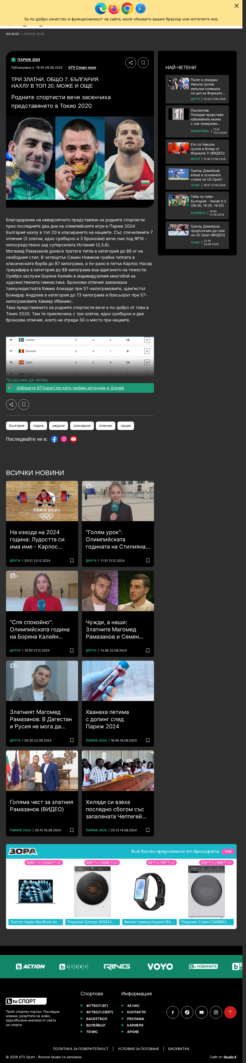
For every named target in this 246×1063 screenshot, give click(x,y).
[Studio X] (230, 1057)
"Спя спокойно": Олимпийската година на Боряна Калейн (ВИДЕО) (40, 629)
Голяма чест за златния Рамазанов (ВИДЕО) (41, 806)
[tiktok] (187, 1012)
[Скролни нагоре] (230, 1012)
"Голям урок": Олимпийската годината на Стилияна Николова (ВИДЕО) (116, 539)
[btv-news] (189, 966)
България (17, 426)
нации (126, 426)
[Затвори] (237, 6)
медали (58, 426)
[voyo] (146, 966)
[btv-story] (59, 966)
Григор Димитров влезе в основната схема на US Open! (206, 175)
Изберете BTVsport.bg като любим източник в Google (70, 388)
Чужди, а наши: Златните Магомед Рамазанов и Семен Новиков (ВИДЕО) (112, 629)
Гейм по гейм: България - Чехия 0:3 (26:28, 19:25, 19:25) (208, 200)
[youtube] (201, 1012)
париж (38, 426)
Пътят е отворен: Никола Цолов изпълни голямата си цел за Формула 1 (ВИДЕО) (208, 86)
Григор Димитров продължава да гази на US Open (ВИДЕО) (208, 230)
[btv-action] (16, 966)
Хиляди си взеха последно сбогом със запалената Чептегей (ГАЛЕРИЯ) (115, 809)
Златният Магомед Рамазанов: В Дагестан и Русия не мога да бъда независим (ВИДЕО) (41, 719)
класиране (82, 426)
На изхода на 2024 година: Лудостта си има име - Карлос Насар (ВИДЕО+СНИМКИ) (37, 539)
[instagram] (216, 1012)
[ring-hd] (102, 966)
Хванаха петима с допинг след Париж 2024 (107, 719)
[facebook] (172, 1012)
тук (228, 851)
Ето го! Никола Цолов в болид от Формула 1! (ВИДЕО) (208, 148)
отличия (105, 426)
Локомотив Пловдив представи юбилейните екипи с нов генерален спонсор (207, 117)
